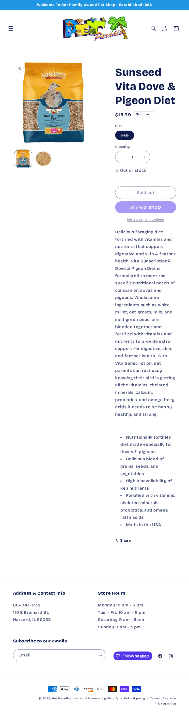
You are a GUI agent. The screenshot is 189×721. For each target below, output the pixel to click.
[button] (10, 28)
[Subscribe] (100, 655)
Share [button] (125, 540)
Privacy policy (165, 703)
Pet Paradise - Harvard (69, 698)
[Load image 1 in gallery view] (23, 159)
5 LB (127, 136)
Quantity (122, 147)
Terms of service (163, 698)
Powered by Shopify (103, 698)
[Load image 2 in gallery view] (43, 159)
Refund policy (134, 698)
